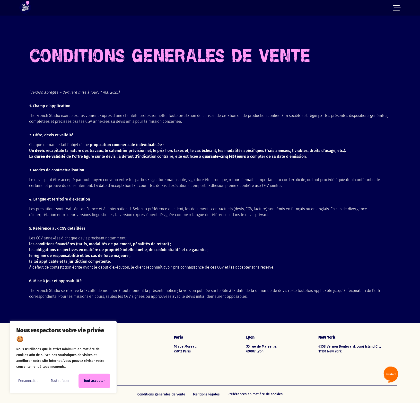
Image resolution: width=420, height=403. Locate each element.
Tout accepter (94, 381)
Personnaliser (29, 381)
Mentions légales (206, 394)
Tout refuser (60, 381)
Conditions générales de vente (161, 394)
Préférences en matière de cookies (255, 394)
